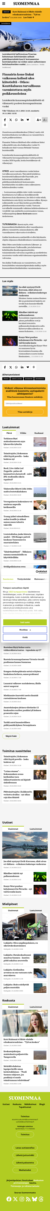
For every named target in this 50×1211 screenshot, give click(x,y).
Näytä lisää (11, 736)
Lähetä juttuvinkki (25, 1155)
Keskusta (6, 12)
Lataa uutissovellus (25, 1147)
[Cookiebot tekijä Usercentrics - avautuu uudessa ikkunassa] (36, 572)
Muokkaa (23, 630)
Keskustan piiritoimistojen (29, 1181)
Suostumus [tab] (8, 579)
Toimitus (25, 1134)
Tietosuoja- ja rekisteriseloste (25, 1186)
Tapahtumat (25, 1107)
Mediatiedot (25, 1170)
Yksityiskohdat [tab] (24, 579)
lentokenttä (28, 379)
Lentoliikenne (5, 23)
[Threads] (41, 1200)
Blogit (42, 1104)
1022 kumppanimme (17, 592)
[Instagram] (22, 1200)
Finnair (6, 379)
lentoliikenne (40, 379)
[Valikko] (3, 3)
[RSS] (29, 1200)
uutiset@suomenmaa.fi (25, 1122)
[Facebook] (9, 1200)
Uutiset (6, 447)
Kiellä (25, 637)
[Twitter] (16, 1200)
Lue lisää (27, 17)
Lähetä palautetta (25, 1162)
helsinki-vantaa (17, 379)
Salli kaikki (25, 622)
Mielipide (7, 949)
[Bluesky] (35, 1200)
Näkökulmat (30, 1104)
